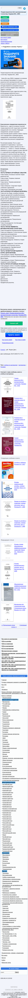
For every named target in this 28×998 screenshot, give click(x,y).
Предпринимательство (9, 867)
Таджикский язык (7, 851)
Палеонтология (7, 762)
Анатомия (5, 730)
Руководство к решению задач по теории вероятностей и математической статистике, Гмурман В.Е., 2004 (20, 404)
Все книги (4, 955)
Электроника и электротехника (11, 879)
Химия (4, 712)
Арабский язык (7, 812)
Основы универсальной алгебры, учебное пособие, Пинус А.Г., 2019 (20, 486)
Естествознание (7, 766)
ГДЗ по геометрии (7, 643)
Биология (5, 714)
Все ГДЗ (4, 684)
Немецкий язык (7, 790)
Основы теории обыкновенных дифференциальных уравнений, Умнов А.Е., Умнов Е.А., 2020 (20, 549)
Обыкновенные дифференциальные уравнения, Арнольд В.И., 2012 (20, 586)
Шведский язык (7, 828)
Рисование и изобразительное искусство (14, 778)
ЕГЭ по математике (8, 648)
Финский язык (6, 839)
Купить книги (14, 335)
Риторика (5, 736)
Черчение (5, 742)
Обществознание (8, 760)
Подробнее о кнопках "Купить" (12, 46)
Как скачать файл (7, 339)
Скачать (5, 17)
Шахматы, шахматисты (9, 920)
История (5, 740)
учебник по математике (10, 365)
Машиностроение (8, 912)
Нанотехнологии (7, 883)
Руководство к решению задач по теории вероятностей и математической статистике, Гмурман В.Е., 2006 (20, 423)
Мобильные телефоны (9, 892)
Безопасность (7, 946)
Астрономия (6, 750)
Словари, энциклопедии (9, 944)
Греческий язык (7, 818)
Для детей (5, 718)
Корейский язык (7, 806)
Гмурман (3, 367)
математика (22, 365)
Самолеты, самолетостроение (11, 888)
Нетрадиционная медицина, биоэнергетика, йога (10, 929)
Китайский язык (7, 837)
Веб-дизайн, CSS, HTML (10, 936)
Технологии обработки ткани (11, 896)
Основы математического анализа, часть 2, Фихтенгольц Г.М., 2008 (19, 567)
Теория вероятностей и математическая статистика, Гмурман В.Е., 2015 (20, 382)
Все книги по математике (9, 639)
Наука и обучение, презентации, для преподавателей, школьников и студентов (14, 692)
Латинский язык (7, 794)
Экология (5, 756)
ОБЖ (4, 738)
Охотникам (6, 890)
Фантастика (6, 931)
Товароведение (7, 869)
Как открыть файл (6, 37)
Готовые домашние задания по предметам (14, 682)
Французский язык (8, 786)
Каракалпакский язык (9, 849)
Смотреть (5, 23)
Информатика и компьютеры (11, 710)
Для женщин (6, 914)
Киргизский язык (7, 845)
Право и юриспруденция (10, 748)
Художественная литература (11, 734)
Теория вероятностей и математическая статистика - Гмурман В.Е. (19, 441)
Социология (6, 724)
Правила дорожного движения (11, 728)
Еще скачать (4, 20)
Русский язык (6, 703)
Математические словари (10, 651)
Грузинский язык (7, 843)
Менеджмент (6, 855)
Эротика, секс (6, 942)
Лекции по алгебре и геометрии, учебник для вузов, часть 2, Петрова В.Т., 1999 (20, 504)
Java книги (6, 910)
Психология (6, 744)
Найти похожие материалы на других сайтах (9, 34)
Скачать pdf (14, 323)
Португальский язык (8, 824)
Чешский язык (7, 826)
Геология (5, 906)
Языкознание (6, 841)
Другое (4, 957)
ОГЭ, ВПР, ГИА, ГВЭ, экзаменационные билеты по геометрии (14, 661)
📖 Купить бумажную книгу (10, 26)
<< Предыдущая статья (8, 625)
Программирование (8, 922)
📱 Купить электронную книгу (9, 30)
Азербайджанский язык (9, 810)
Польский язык (7, 822)
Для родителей (7, 774)
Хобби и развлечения (9, 877)
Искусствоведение (8, 720)
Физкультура (6, 752)
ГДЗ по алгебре (6, 641)
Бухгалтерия (6, 863)
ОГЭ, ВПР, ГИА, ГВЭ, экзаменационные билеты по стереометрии (14, 669)
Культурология (7, 772)
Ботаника (5, 732)
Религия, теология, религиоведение (13, 758)
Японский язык (7, 830)
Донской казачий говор (9, 833)
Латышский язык (7, 820)
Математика (6, 701)
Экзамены (5, 689)
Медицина (5, 924)
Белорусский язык (8, 798)
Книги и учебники (7, 695)
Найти (3, 960)
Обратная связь (6, 962)
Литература (6, 705)
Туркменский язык (8, 847)
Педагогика (6, 726)
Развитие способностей (9, 918)
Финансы (5, 861)
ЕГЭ (3, 687)
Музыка (5, 754)
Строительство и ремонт (10, 894)
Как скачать (4, 39)
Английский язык (7, 784)
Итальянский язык (8, 792)
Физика (5, 708)
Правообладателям (7, 343)
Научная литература (8, 776)
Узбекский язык (7, 804)
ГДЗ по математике (7, 646)
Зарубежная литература (10, 768)
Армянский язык (7, 800)
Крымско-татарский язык (10, 808)
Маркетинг (6, 857)
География (6, 764)
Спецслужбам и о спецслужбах (12, 926)
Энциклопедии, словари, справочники (13, 953)
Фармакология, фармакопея (11, 881)
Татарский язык (7, 802)
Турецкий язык (7, 814)
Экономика (6, 859)
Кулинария (6, 948)
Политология (6, 716)
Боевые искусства (8, 950)
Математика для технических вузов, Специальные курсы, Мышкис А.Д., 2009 (20, 607)
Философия (6, 746)
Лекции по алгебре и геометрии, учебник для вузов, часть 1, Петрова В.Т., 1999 (20, 523)
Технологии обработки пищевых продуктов (15, 898)
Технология (6, 722)
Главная (4, 680)
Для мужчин (6, 938)
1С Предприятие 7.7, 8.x (10, 933)
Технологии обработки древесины (12, 900)
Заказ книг (6, 908)
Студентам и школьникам (10, 770)
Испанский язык (7, 788)
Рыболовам (6, 940)
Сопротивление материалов (11, 780)
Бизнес (5, 865)
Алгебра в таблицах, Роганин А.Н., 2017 (20, 463)
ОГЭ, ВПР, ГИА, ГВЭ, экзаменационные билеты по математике (14, 665)
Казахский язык (7, 816)
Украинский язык (7, 796)
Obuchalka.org (8, 992)
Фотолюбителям (7, 875)
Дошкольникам (7, 697)
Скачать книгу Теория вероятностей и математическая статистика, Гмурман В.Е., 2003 (14, 314)
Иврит (4, 835)
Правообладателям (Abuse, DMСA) (6, 42)
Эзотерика (6, 873)
